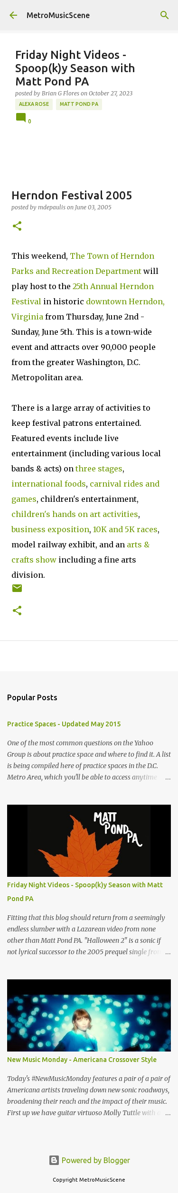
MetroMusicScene (58, 15)
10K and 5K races (125, 529)
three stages (98, 468)
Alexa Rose (34, 104)
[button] (17, 226)
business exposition (50, 529)
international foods (48, 483)
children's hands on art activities (74, 514)
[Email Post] (17, 592)
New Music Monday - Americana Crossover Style (82, 1059)
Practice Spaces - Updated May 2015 (64, 724)
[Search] (164, 15)
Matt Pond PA (79, 104)
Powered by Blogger (95, 1160)
